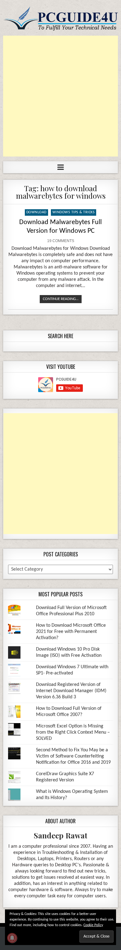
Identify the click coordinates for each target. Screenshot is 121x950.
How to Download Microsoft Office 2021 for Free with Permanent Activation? (71, 631)
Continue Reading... (60, 299)
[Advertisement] (60, 96)
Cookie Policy (93, 925)
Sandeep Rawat (60, 835)
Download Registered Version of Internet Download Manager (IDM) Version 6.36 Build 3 (71, 691)
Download (36, 212)
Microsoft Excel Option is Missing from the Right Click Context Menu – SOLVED (73, 732)
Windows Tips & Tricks (73, 212)
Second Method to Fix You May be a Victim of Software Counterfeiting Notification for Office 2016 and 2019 (73, 756)
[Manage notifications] (12, 938)
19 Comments (60, 241)
